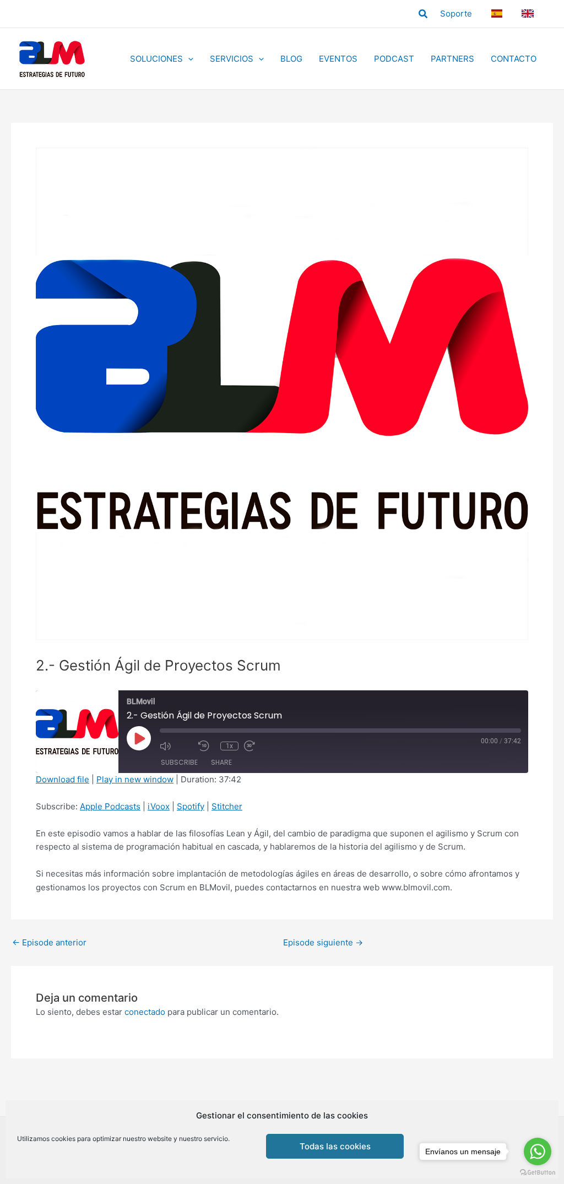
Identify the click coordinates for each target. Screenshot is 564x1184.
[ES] (498, 13)
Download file (62, 779)
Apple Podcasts (110, 806)
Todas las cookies (335, 1146)
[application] (188, 59)
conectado (144, 1012)
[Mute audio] (176, 746)
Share (221, 762)
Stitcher (227, 806)
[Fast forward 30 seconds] (260, 746)
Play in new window (134, 779)
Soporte (456, 13)
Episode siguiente (323, 942)
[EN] (529, 13)
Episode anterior (49, 942)
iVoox (159, 806)
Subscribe (179, 762)
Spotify (190, 806)
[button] (424, 14)
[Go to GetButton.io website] (537, 1172)
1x (229, 746)
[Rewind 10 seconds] (206, 746)
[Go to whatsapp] (537, 1151)
